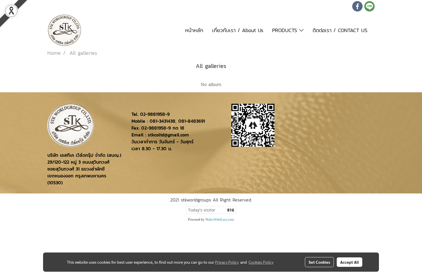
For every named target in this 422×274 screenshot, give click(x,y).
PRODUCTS (285, 30)
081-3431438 (162, 121)
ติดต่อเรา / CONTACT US (340, 30)
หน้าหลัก (194, 30)
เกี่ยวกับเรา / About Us (237, 30)
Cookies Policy (261, 262)
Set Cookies (319, 262)
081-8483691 (191, 121)
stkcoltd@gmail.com (168, 134)
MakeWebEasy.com (219, 220)
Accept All (349, 262)
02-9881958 (152, 114)
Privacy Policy (227, 262)
